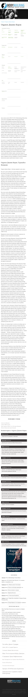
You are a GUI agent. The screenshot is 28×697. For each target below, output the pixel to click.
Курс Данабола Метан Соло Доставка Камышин (11, 426)
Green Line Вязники (5, 423)
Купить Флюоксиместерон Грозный (8, 427)
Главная (2, 21)
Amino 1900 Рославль (5, 424)
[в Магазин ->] (14, 549)
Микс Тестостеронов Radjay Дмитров (13, 653)
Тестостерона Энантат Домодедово (8, 665)
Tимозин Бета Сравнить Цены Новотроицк (12, 672)
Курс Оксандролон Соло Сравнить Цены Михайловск (13, 659)
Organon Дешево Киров (10, 21)
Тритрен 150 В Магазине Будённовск (13, 668)
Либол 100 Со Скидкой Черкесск (10, 647)
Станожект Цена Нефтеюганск (12, 656)
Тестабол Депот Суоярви (10, 644)
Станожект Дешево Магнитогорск (10, 650)
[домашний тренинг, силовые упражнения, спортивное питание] (14, 4)
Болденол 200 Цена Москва (7, 662)
